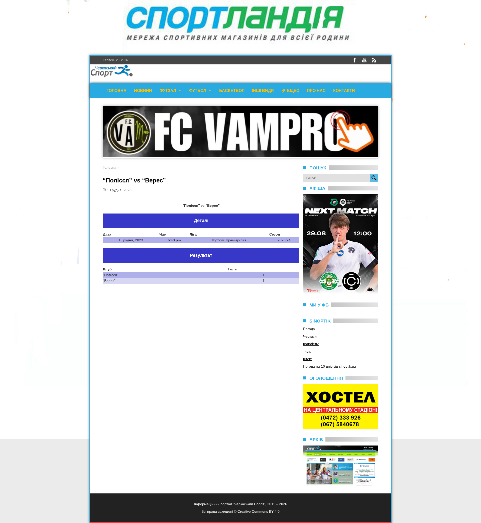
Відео (293, 90)
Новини (143, 90)
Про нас (316, 90)
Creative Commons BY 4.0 (258, 511)
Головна (116, 90)
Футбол (197, 90)
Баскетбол (232, 90)
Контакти (344, 90)
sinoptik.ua (347, 366)
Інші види (263, 90)
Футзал (168, 90)
